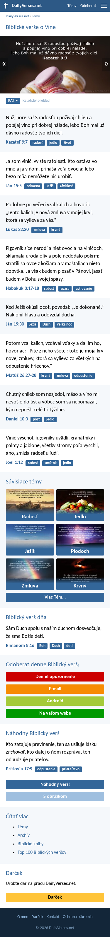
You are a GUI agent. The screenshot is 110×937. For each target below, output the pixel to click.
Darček (14, 873)
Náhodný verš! (55, 784)
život (67, 143)
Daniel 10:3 (17, 419)
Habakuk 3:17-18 (22, 288)
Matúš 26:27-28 (21, 375)
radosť (38, 143)
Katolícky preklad (36, 101)
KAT (11, 101)
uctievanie (84, 289)
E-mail (55, 689)
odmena (33, 186)
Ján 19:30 (15, 324)
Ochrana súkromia (78, 917)
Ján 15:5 (14, 186)
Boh (42, 646)
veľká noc (64, 324)
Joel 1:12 (14, 462)
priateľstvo (70, 769)
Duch (46, 324)
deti (69, 646)
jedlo (53, 143)
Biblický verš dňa (26, 618)
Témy (71, 6)
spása (65, 289)
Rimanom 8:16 (20, 645)
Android (55, 701)
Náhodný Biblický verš (33, 734)
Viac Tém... (55, 597)
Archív (24, 835)
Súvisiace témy (24, 482)
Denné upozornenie (55, 676)
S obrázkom (55, 796)
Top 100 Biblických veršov (42, 852)
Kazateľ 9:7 (17, 142)
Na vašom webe (55, 713)
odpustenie (83, 376)
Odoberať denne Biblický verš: (42, 665)
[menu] (104, 8)
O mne (22, 917)
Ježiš (49, 186)
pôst (36, 419)
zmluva (39, 230)
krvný (55, 230)
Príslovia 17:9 (19, 769)
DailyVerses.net (17, 16)
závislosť (66, 186)
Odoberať (88, 6)
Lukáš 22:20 (17, 229)
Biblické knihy (30, 844)
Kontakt (53, 917)
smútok (51, 463)
